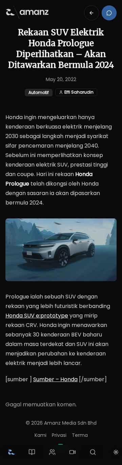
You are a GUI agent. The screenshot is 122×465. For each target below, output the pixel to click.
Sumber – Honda (55, 379)
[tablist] (52, 452)
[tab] (11, 452)
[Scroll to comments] (109, 12)
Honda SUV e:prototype (36, 315)
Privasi (59, 435)
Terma (80, 435)
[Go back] (91, 12)
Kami (40, 435)
